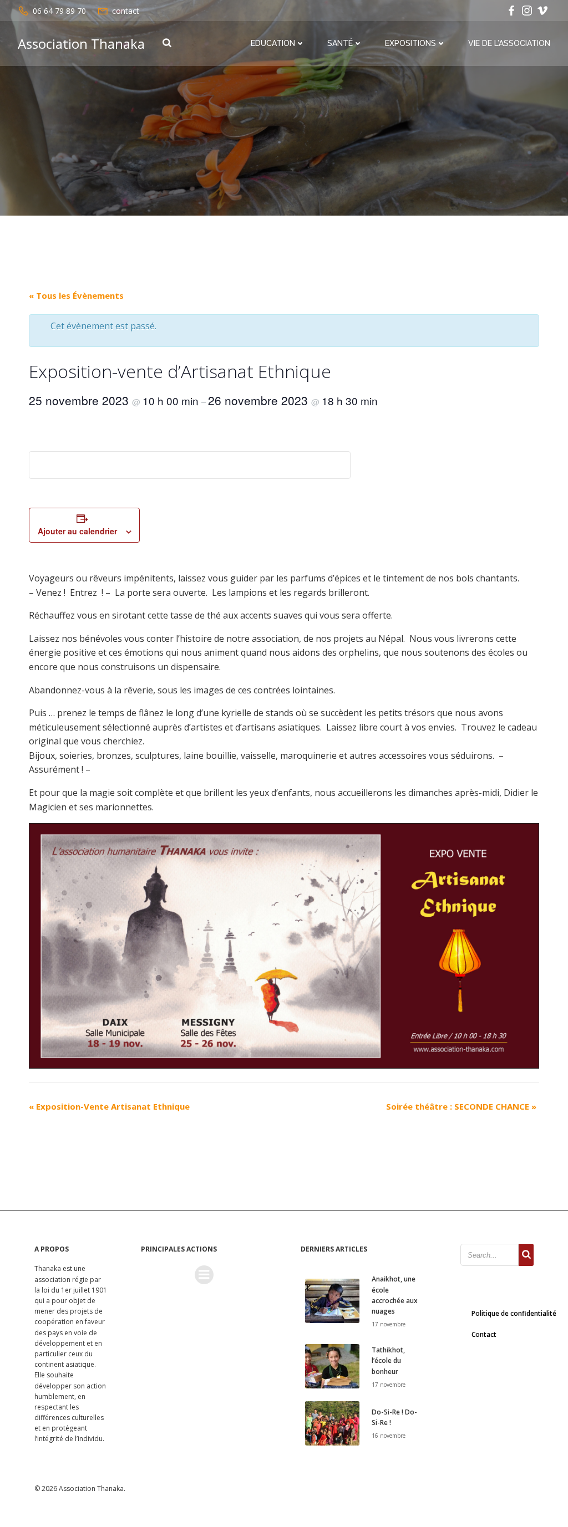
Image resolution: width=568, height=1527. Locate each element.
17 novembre (388, 1324)
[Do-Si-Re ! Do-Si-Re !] (332, 1422)
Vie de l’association (509, 43)
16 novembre (388, 1435)
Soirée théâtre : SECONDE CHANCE (461, 1106)
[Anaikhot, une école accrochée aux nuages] (332, 1300)
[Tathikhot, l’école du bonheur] (332, 1366)
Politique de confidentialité (513, 1313)
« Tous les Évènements (76, 295)
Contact (483, 1334)
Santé (340, 43)
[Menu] (204, 1274)
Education (273, 43)
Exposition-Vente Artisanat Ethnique (109, 1106)
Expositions (410, 43)
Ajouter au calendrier (77, 531)
